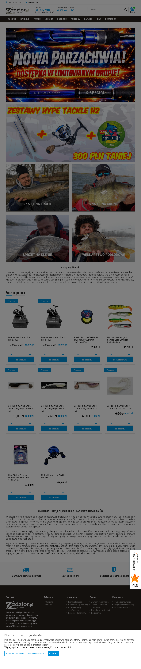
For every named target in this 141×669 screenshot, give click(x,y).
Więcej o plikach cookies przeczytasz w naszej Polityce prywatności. (37, 647)
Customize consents (37, 653)
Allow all (53, 653)
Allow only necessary (15, 653)
